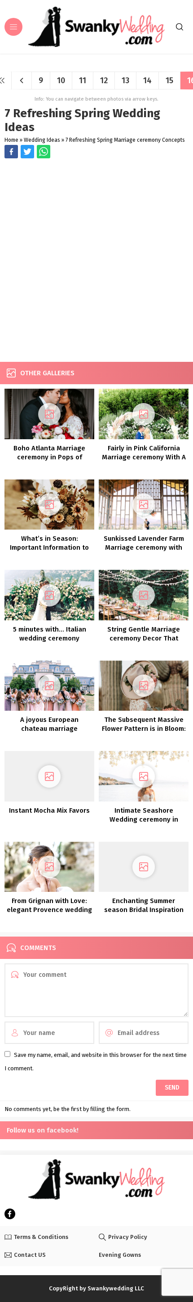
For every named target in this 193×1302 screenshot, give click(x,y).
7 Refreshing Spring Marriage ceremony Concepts (125, 140)
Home (11, 140)
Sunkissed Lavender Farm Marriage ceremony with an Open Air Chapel (144, 547)
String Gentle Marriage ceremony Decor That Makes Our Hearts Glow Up (143, 638)
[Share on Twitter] (43, 151)
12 (104, 80)
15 (169, 80)
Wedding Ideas (42, 140)
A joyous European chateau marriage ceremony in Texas (49, 729)
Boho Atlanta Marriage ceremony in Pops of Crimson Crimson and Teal (50, 457)
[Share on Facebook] (11, 151)
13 (125, 80)
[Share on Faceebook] (27, 151)
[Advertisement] (96, 261)
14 (147, 80)
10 (61, 80)
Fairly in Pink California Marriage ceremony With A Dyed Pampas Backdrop (144, 457)
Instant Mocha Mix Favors (49, 810)
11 (82, 80)
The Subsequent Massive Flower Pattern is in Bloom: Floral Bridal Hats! (144, 729)
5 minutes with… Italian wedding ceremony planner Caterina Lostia (49, 638)
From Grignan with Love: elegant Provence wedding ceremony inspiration (49, 910)
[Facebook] (9, 1214)
